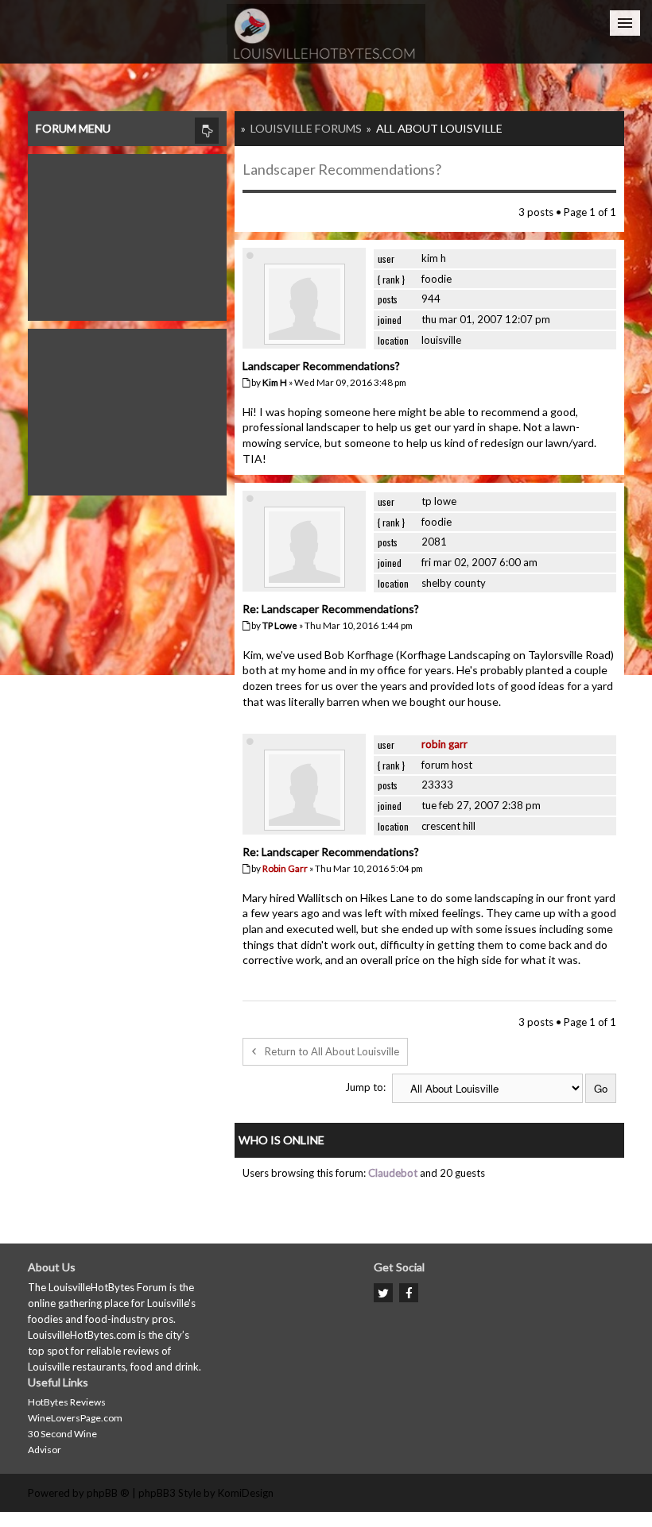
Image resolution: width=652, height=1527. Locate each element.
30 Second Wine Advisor (62, 1442)
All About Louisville (439, 128)
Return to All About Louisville (332, 1051)
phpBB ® (108, 1493)
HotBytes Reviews (67, 1402)
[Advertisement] (127, 233)
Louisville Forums (306, 128)
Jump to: (365, 1087)
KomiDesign (246, 1493)
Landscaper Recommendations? (342, 169)
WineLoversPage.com (75, 1418)
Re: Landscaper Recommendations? (331, 608)
